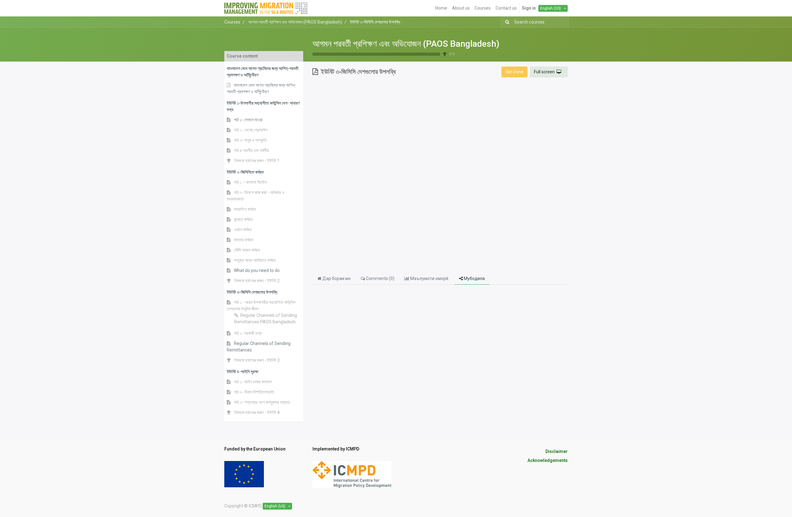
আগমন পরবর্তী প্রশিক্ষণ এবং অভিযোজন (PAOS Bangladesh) (405, 44)
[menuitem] (441, 8)
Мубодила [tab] (474, 278)
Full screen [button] (545, 71)
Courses (232, 21)
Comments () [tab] (379, 278)
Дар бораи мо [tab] (336, 278)
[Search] (506, 22)
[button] (263, 72)
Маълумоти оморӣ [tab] (429, 278)
